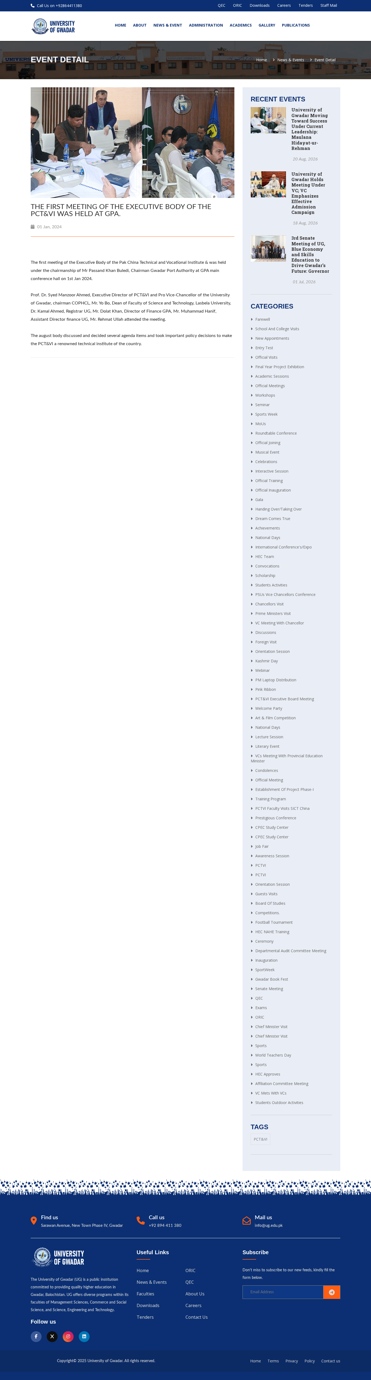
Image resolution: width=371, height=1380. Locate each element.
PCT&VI (260, 1139)
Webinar (262, 670)
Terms (273, 1360)
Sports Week (266, 414)
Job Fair (262, 846)
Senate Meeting (269, 988)
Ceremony (264, 941)
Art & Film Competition (275, 717)
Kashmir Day (266, 660)
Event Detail (325, 60)
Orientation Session (272, 651)
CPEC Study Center (271, 827)
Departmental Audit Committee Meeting (290, 950)
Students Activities (271, 585)
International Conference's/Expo (283, 547)
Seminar (262, 404)
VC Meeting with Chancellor (279, 622)
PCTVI (260, 865)
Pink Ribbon (265, 689)
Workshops (265, 395)
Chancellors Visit (269, 603)
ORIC (237, 5)
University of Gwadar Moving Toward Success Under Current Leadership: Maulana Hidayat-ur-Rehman (309, 129)
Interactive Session (271, 471)
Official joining (267, 442)
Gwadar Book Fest (271, 979)
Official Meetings (270, 385)
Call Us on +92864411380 (59, 5)
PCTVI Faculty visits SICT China (282, 808)
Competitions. (267, 912)
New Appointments (272, 338)
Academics (241, 25)
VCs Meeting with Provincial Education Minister (287, 758)
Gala (259, 499)
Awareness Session (272, 855)
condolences (266, 770)
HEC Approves (267, 1074)
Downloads (260, 5)
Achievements (267, 528)
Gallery (267, 25)
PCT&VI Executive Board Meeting (284, 698)
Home (261, 60)
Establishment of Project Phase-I (284, 789)
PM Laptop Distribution (275, 679)
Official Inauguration (273, 490)
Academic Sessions (272, 376)
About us (195, 1294)
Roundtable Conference (276, 433)
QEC (221, 5)
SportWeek (265, 969)
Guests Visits (266, 893)
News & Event (167, 25)
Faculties (145, 1294)
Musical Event (267, 452)
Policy (309, 1360)
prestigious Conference (275, 817)
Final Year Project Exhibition (279, 366)
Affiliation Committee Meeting (281, 1083)
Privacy (291, 1360)
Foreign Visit (266, 641)
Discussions (265, 632)
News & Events (290, 60)
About (140, 25)
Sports (261, 1045)
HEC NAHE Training (272, 931)
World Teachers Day (273, 1055)
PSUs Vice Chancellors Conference (285, 594)
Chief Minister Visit (271, 1026)
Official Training (269, 480)
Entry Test (264, 347)
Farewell (262, 319)
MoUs (260, 423)
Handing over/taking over (278, 509)
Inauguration (266, 960)
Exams (261, 1007)
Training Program (270, 798)
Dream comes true (272, 518)
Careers (284, 5)
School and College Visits (277, 328)
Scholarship (265, 575)
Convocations (267, 566)
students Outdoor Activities (279, 1102)
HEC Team (264, 556)
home (120, 25)
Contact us (197, 1317)
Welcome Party (268, 708)
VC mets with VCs (271, 1093)
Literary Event (267, 746)
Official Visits (266, 357)
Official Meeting (269, 779)
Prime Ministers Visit (273, 613)
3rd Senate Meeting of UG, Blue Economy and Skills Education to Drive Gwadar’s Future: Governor (310, 254)
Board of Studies (270, 903)
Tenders (305, 5)
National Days (267, 537)
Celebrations (266, 461)
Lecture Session (269, 736)
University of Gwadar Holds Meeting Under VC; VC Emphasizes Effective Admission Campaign (308, 193)
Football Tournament (274, 922)
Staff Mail (328, 5)
